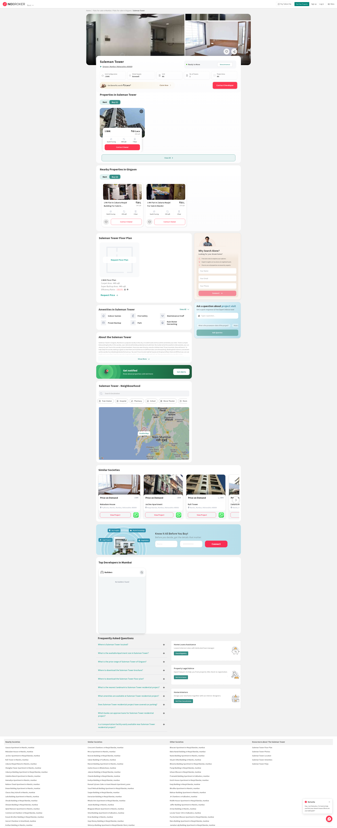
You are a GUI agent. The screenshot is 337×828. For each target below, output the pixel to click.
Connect (215, 293)
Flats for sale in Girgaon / (122, 10)
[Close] (329, 802)
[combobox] (146, 393)
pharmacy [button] (138, 401)
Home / (89, 10)
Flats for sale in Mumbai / (102, 10)
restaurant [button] (187, 401)
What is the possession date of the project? (214, 325)
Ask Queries (217, 332)
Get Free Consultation (183, 701)
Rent (29, 5)
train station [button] (107, 401)
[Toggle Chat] (329, 819)
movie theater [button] (169, 401)
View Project (115, 515)
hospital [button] (123, 401)
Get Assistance (180, 677)
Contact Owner (122, 147)
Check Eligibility (181, 653)
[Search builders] (142, 572)
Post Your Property (302, 4)
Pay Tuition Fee (285, 4)
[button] (120, 289)
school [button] (152, 401)
